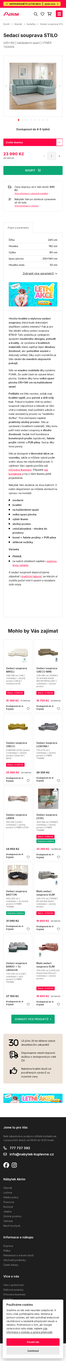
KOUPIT (30, 170)
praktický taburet (31, 576)
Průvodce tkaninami (14, 1294)
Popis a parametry (18, 227)
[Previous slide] (6, 86)
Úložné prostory (12, 1216)
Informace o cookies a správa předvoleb (29, 1332)
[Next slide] (59, 86)
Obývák (18, 24)
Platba (6, 1250)
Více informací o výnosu (26, 206)
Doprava (8, 1245)
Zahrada (8, 1221)
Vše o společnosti (13, 1285)
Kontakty (8, 1299)
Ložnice (7, 1192)
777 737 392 (20, 1148)
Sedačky (31, 24)
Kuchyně (8, 1206)
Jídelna (7, 1211)
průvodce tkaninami (20, 469)
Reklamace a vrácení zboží (18, 1255)
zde (45, 1328)
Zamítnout (33, 1350)
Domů (6, 24)
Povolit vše (33, 1342)
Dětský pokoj (10, 1197)
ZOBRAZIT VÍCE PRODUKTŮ (31, 1019)
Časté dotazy (10, 1264)
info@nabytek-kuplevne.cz (32, 1154)
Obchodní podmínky (14, 1260)
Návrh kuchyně (11, 1225)
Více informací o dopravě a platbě (31, 193)
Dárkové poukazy (13, 1289)
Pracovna (8, 1202)
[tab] (19, 119)
